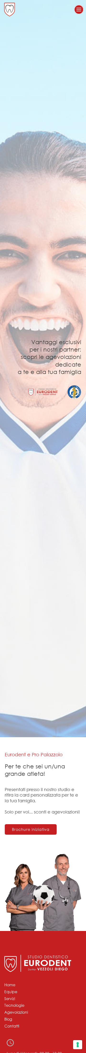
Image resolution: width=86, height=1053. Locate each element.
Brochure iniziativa (30, 829)
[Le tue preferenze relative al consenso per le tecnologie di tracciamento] (77, 1044)
